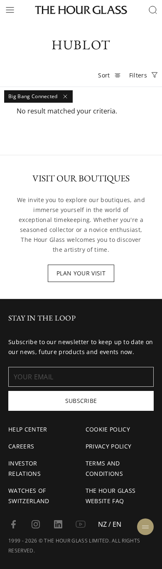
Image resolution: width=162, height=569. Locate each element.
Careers (21, 446)
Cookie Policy (108, 429)
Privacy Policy (108, 446)
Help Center (27, 429)
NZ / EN (109, 524)
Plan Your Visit (81, 273)
